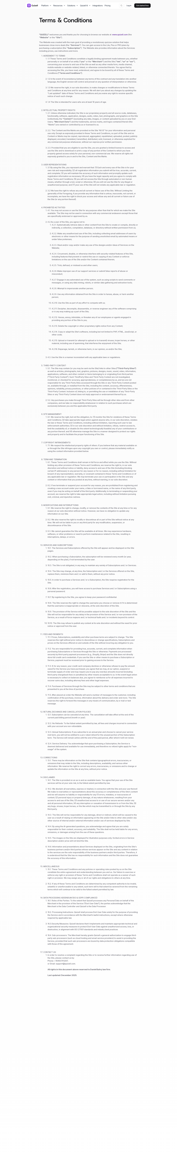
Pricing (107, 5)
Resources (57, 5)
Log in (129, 5)
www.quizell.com (120, 34)
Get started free (142, 5)
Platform (45, 5)
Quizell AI (84, 5)
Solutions (71, 5)
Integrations (98, 5)
